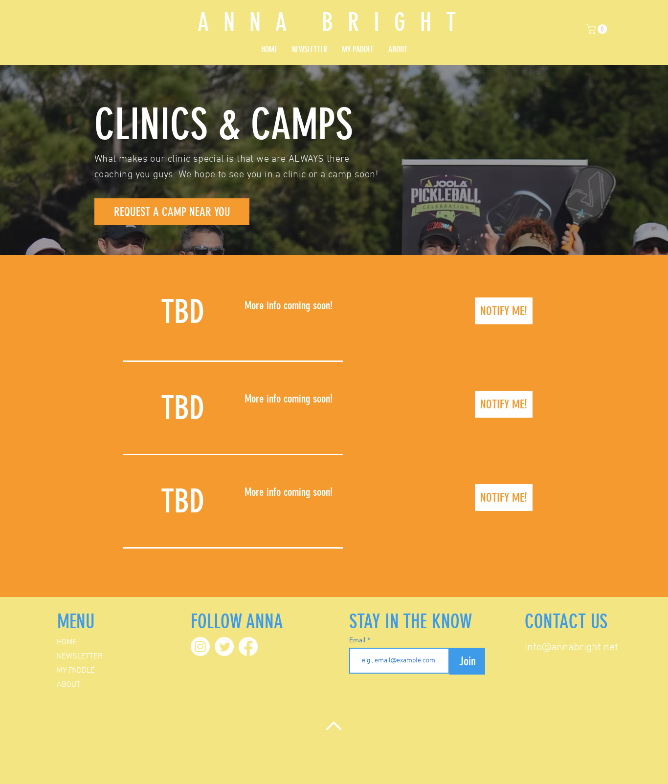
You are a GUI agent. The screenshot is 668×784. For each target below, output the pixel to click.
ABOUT (68, 685)
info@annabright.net (571, 647)
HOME (67, 642)
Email (358, 639)
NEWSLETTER (80, 656)
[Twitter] (224, 646)
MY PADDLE (76, 671)
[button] (597, 29)
